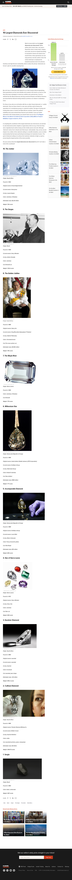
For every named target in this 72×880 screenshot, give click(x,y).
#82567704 (5, 244)
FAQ (36, 870)
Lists (4, 30)
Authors (54, 866)
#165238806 (6, 521)
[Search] (68, 2)
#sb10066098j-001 (7, 176)
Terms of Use (30, 870)
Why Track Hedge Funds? (55, 92)
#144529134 (6, 717)
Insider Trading (40, 866)
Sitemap (67, 866)
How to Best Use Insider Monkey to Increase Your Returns (58, 88)
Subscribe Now (58, 72)
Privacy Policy (22, 870)
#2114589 (5, 451)
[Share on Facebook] (8, 39)
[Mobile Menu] (3, 2)
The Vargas (17, 803)
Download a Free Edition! (55, 95)
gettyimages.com (13, 176)
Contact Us (60, 866)
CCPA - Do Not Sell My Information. (47, 870)
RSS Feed (23, 866)
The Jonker (23, 803)
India (4, 803)
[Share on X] (10, 39)
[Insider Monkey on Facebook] (4, 870)
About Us (47, 866)
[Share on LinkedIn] (13, 39)
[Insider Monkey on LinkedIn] (14, 870)
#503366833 (6, 780)
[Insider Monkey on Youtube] (11, 870)
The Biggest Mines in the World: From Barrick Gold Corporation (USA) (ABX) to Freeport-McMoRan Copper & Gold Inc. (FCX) (23, 117)
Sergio (12, 803)
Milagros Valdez (25, 36)
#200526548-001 (6, 649)
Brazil (8, 803)
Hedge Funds (30, 866)
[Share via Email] (15, 39)
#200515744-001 (6, 590)
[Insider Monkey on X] (8, 870)
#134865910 (6, 318)
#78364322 (5, 384)
